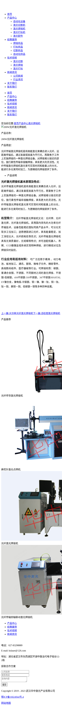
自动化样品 (19, 54)
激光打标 (18, 68)
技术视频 (12, 57)
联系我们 (12, 86)
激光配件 (18, 36)
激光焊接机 (19, 28)
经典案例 (12, 39)
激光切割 (18, 61)
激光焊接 (18, 65)
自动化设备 (19, 21)
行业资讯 (18, 79)
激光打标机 (19, 32)
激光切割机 (19, 25)
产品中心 (12, 17)
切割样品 (18, 50)
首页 (9, 14)
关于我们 (12, 83)
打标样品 (18, 47)
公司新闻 (18, 76)
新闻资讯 (12, 72)
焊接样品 (18, 43)
